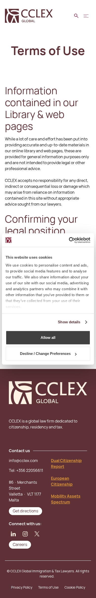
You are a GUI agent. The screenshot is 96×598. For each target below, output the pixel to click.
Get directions (25, 511)
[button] (86, 16)
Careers (20, 544)
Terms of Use (48, 587)
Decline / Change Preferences (45, 353)
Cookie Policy (74, 587)
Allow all (48, 337)
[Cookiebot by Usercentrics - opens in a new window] (69, 240)
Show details (69, 322)
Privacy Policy (21, 587)
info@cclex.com (23, 460)
